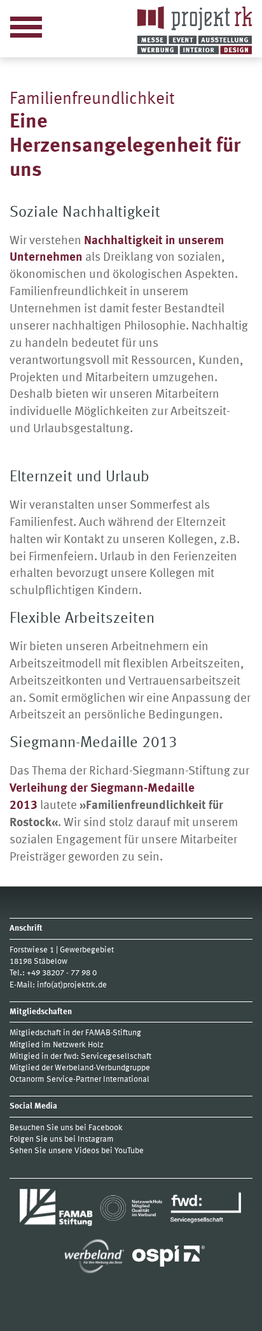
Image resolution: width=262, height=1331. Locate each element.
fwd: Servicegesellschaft (107, 1056)
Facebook (105, 1128)
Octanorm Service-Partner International (80, 1079)
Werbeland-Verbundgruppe (102, 1068)
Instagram (96, 1139)
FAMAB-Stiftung (113, 1033)
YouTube (129, 1151)
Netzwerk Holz (78, 1045)
